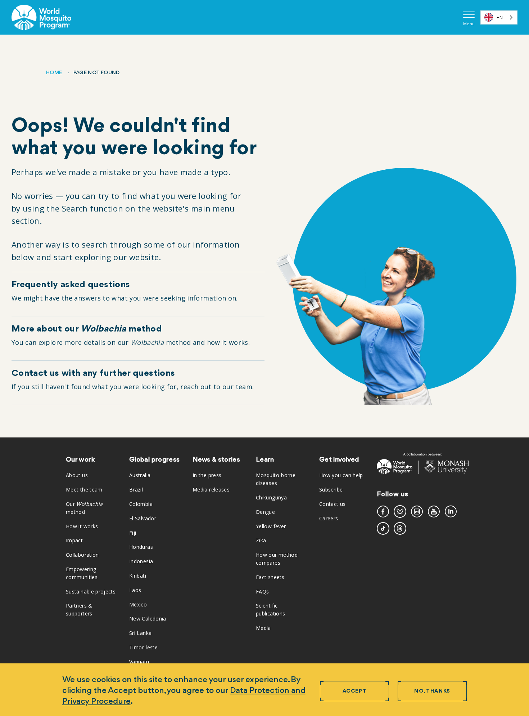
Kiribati (137, 575)
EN (500, 17)
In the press (207, 475)
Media (263, 627)
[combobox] (498, 17)
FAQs (262, 591)
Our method (84, 508)
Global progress (154, 459)
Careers (328, 518)
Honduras (141, 546)
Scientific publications (270, 609)
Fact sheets (270, 577)
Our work (80, 459)
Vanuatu (139, 661)
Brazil (136, 489)
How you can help (341, 475)
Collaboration (82, 554)
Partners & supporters (79, 609)
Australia (139, 475)
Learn (265, 459)
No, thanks (432, 691)
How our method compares (277, 558)
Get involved (339, 459)
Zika (261, 540)
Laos (135, 590)
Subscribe (331, 489)
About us (77, 475)
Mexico (138, 604)
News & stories (216, 459)
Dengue (265, 511)
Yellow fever (271, 526)
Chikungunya (271, 497)
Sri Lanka (140, 633)
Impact (74, 540)
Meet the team (84, 489)
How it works (82, 526)
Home (54, 73)
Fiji (132, 532)
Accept (355, 691)
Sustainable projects (91, 591)
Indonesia (141, 561)
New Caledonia (147, 618)
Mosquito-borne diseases (275, 479)
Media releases (211, 489)
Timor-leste (143, 647)
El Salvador (142, 518)
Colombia (141, 504)
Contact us (332, 504)
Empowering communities (82, 573)
